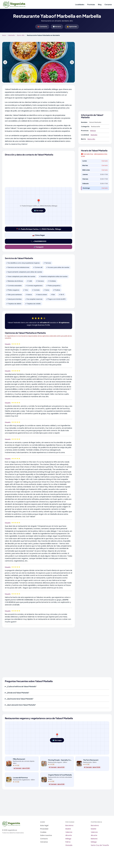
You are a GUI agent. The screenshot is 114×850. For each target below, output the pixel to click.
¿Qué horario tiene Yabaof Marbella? (20, 699)
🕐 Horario (57, 27)
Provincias (91, 4)
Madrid (68, 829)
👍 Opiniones (72, 27)
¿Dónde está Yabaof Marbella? (18, 693)
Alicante (68, 835)
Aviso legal (44, 825)
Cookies (43, 832)
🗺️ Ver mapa (38, 210)
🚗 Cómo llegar (38, 235)
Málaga (93, 131)
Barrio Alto (21, 35)
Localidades (79, 4)
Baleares (94, 839)
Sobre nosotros (46, 835)
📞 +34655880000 (38, 241)
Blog (99, 4)
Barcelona (69, 825)
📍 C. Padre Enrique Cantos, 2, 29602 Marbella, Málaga (38, 229)
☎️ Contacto (42, 27)
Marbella (11, 35)
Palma (67, 842)
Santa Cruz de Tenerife (100, 845)
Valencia (68, 832)
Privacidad (44, 829)
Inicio (4, 35)
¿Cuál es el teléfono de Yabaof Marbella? (21, 686)
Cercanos (108, 4)
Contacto (44, 839)
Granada (68, 845)
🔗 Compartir (39, 247)
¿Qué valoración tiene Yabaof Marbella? (21, 705)
